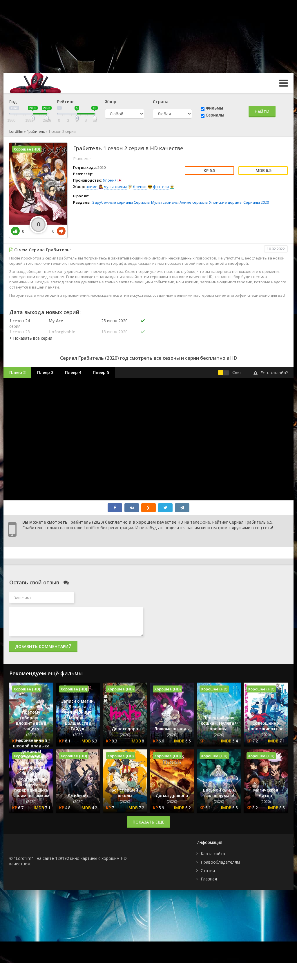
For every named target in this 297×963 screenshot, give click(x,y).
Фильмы (214, 108)
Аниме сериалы (194, 202)
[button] (30, 338)
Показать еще (148, 822)
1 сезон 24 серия (19, 323)
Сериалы (215, 115)
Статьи (208, 870)
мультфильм (115, 186)
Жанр (110, 101)
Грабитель (36, 131)
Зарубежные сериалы (112, 202)
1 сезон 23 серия (19, 334)
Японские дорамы (225, 202)
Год (13, 101)
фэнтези (161, 186)
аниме (91, 186)
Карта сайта (213, 853)
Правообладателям (220, 862)
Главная (209, 879)
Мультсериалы (165, 202)
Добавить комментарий (43, 646)
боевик (140, 186)
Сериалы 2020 (256, 202)
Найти (262, 111)
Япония (110, 180)
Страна (161, 101)
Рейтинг (65, 101)
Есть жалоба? (274, 372)
